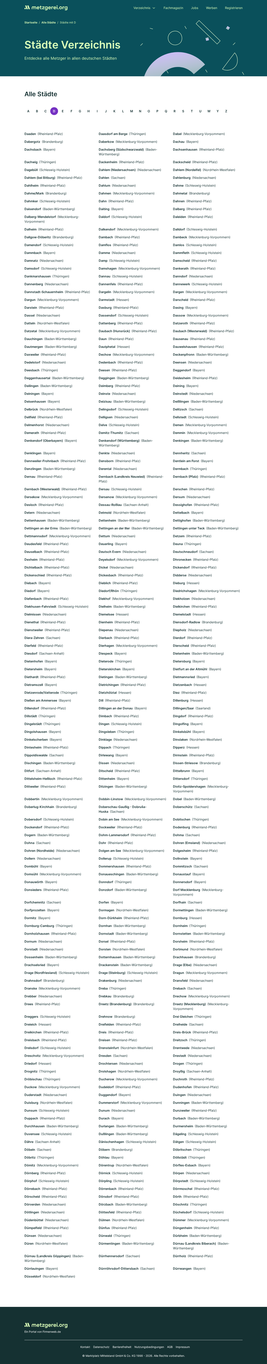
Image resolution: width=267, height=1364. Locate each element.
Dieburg (179, 583)
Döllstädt (180, 1157)
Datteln (29, 323)
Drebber (30, 996)
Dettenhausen (35, 520)
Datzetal (30, 331)
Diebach (30, 583)
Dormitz (30, 918)
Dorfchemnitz (34, 902)
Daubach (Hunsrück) (114, 331)
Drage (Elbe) (182, 965)
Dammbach (32, 253)
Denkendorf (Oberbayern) (43, 441)
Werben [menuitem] (211, 8)
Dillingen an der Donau (116, 708)
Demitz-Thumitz (111, 433)
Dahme (178, 185)
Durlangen (106, 1126)
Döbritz (30, 1157)
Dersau (104, 489)
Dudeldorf (106, 1087)
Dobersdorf (33, 819)
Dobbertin (31, 799)
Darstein (30, 308)
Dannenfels (107, 284)
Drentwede (181, 1048)
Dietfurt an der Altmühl (190, 669)
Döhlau (104, 1157)
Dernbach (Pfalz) (185, 477)
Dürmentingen (109, 1243)
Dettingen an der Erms (41, 528)
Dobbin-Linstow (111, 799)
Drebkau (105, 996)
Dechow (105, 354)
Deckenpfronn (183, 354)
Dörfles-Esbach (184, 1165)
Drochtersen (108, 1063)
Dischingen (32, 763)
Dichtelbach (33, 567)
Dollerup (105, 858)
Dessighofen (182, 505)
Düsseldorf (32, 1276)
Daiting (104, 209)
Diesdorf (30, 653)
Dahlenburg (182, 178)
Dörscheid (32, 1196)
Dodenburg (181, 827)
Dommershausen (111, 866)
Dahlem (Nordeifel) (187, 170)
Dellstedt (179, 417)
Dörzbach (106, 1204)
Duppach (31, 1118)
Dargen (178, 292)
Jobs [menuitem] (194, 8)
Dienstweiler (33, 630)
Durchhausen (34, 1126)
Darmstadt (107, 300)
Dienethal (31, 622)
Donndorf (106, 882)
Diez (176, 693)
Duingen (179, 1095)
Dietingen (106, 677)
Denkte (104, 453)
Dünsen (30, 1236)
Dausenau (180, 339)
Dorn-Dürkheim (110, 918)
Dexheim (31, 559)
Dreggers (31, 1017)
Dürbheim (180, 1236)
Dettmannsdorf (35, 536)
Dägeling (179, 1134)
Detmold (105, 513)
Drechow (179, 996)
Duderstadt (32, 1095)
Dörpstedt (180, 1181)
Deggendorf (182, 370)
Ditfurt (29, 771)
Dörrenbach (107, 1189)
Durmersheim (183, 1126)
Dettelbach (181, 513)
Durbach (179, 1118)
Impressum (183, 1347)
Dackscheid (182, 162)
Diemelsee (106, 614)
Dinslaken (180, 739)
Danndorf (180, 276)
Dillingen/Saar (183, 708)
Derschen (180, 489)
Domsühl (31, 874)
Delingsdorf (107, 409)
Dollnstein (180, 858)
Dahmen (105, 193)
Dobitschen (181, 819)
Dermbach (180, 469)
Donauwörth (33, 882)
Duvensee (31, 1134)
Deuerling (106, 544)
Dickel (103, 567)
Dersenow (106, 497)
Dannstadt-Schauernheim (43, 292)
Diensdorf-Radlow (186, 622)
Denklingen (32, 453)
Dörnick (104, 1173)
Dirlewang (106, 755)
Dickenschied (34, 575)
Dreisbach (32, 1040)
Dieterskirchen (110, 669)
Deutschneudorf (185, 552)
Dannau (104, 276)
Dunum (104, 1110)
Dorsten (105, 949)
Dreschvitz (32, 1056)
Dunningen (181, 1103)
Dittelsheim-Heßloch (39, 779)
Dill (101, 700)
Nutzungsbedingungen (149, 1347)
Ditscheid (106, 771)
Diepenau (106, 630)
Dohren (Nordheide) (39, 851)
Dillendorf (31, 708)
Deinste (104, 394)
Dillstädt (30, 716)
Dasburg (105, 308)
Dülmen (104, 1220)
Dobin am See (109, 819)
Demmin (179, 433)
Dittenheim (107, 779)
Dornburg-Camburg (39, 926)
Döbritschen (182, 1150)
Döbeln (29, 1150)
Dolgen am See (110, 851)
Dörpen (178, 1173)
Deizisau (105, 401)
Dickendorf (181, 567)
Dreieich (30, 1024)
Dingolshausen (35, 732)
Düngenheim (182, 1228)
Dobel (177, 799)
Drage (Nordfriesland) (40, 973)
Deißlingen (181, 401)
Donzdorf (106, 890)
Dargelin (105, 292)
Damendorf (32, 245)
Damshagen (108, 268)
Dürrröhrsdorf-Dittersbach (119, 1268)
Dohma (178, 835)
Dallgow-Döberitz (37, 237)
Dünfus (104, 1228)
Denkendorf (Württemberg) (119, 441)
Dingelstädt (33, 724)
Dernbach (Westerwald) (42, 489)
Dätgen (178, 1142)
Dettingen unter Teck (189, 528)
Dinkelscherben (36, 739)
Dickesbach (107, 575)
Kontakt (85, 1347)
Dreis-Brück (182, 1032)
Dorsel (103, 941)
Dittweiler (31, 786)
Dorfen (104, 902)
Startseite (30, 22)
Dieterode (106, 661)
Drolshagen (107, 1071)
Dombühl (31, 866)
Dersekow (31, 497)
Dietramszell (33, 685)
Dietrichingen (109, 685)
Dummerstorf (109, 1103)
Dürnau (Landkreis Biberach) (194, 1243)
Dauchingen (33, 339)
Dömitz (29, 1165)
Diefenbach (33, 599)
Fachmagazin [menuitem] (173, 8)
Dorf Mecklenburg (186, 890)
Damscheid (181, 261)
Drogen (178, 1063)
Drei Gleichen (183, 1017)
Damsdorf (31, 268)
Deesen (104, 370)
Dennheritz (181, 453)
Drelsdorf (31, 1048)
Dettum (104, 536)
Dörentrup (106, 1165)
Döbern (104, 1150)
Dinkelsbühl (182, 732)
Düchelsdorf (182, 1212)
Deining (179, 386)
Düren (29, 1243)
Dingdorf (179, 716)
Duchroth (180, 1079)
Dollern (29, 858)
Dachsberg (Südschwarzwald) (121, 149)
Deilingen (31, 386)
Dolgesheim (182, 851)
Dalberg (179, 209)
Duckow (30, 1087)
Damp (103, 261)
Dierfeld (30, 646)
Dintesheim (32, 747)
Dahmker (31, 201)
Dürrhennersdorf (111, 1256)
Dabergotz (32, 142)
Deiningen (32, 394)
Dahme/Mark (34, 193)
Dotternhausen (110, 957)
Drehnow (105, 1017)
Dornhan (105, 926)
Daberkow (106, 142)
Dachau (179, 142)
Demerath (31, 433)
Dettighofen (182, 520)
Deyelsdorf (107, 559)
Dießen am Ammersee (40, 700)
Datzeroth (180, 323)
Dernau (29, 477)
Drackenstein (109, 965)
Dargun (30, 300)
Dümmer (179, 1220)
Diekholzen (181, 599)
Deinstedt (180, 394)
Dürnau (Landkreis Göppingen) (47, 1256)
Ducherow (106, 1079)
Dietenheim (181, 653)
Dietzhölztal (108, 693)
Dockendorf (33, 827)
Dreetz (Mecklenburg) (189, 1004)
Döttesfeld (107, 1212)
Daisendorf (32, 209)
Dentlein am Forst (186, 461)
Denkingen (181, 441)
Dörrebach (32, 1189)
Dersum (179, 497)
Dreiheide (180, 1024)
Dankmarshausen (37, 276)
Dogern (30, 835)
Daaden (30, 134)
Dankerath (181, 268)
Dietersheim (33, 669)
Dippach (105, 747)
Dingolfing (181, 724)
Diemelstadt (182, 614)
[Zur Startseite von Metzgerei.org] (45, 8)
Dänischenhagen (111, 1142)
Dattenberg (107, 323)
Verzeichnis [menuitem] (142, 8)
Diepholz (179, 630)
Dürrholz (179, 1256)
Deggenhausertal (37, 378)
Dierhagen (106, 646)
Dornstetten (182, 934)
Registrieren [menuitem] (234, 8)
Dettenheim (107, 520)
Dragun (178, 973)
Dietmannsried (184, 677)
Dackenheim (108, 162)
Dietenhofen (33, 661)
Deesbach (31, 370)
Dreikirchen (33, 1032)
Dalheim (30, 229)
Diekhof (104, 599)
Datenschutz (101, 1347)
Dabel (177, 134)
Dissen (104, 763)
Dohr (102, 843)
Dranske (30, 988)
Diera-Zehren (34, 638)
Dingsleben (107, 732)
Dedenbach (107, 362)
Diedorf (30, 591)
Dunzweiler (181, 1110)
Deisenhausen (35, 401)
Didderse (179, 575)
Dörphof (30, 1181)
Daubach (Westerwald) (190, 331)
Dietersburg (182, 661)
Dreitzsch (180, 1040)
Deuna (178, 544)
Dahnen (179, 201)
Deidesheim (182, 378)
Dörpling (105, 1181)
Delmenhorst (34, 425)
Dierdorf (179, 638)
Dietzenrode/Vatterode (41, 693)
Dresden (105, 1056)
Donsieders (33, 890)
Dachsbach (32, 149)
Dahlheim (31, 185)
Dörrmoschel (182, 1189)
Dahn (103, 201)
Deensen (179, 362)
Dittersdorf (181, 779)
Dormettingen (183, 910)
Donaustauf (182, 874)
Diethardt (31, 677)
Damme (104, 253)
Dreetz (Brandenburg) (115, 1004)
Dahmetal (180, 193)
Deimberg (106, 386)
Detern (29, 513)
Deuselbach (33, 552)
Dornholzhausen (36, 934)
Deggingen (107, 378)
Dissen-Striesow (185, 763)
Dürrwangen (182, 1268)
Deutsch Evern (110, 552)
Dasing (178, 308)
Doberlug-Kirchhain (39, 807)
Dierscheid (181, 646)
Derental (105, 469)
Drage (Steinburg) (112, 973)
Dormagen (106, 910)
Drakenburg (107, 981)
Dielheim (105, 606)
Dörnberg (31, 1173)
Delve (103, 425)
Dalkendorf (107, 229)
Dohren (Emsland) (186, 843)
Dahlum (104, 185)
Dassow (179, 315)
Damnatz (31, 261)
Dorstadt (31, 949)
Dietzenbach (182, 685)
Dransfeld (180, 981)
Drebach (179, 988)
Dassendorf (107, 315)
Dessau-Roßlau (110, 505)
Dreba (103, 988)
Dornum (30, 941)
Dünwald (105, 1236)
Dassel (29, 315)
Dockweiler (107, 827)
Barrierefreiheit (122, 1347)
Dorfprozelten (34, 910)
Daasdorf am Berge (113, 134)
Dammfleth (181, 253)
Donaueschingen (111, 874)
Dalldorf (179, 229)
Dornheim (180, 926)
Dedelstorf (32, 362)
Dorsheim (180, 941)
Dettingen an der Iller (114, 528)
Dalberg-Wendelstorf (40, 217)
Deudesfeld (33, 544)
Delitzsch (180, 409)
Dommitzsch (182, 866)
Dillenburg (180, 700)
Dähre (28, 1142)
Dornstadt (106, 934)
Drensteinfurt (109, 1048)
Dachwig (31, 162)
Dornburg (180, 918)
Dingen (104, 724)
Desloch (30, 505)
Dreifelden (106, 1024)
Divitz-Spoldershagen (189, 786)
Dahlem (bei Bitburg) (39, 178)
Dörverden (32, 1204)
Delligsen (106, 417)
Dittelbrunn (181, 771)
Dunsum (30, 1110)
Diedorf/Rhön (109, 591)
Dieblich (105, 583)
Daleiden (179, 217)
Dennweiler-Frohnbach (41, 461)
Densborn (106, 461)
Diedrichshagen (185, 591)
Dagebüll (31, 170)
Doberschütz (183, 807)
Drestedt (179, 1056)
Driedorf (30, 1063)
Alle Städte (48, 22)
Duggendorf (108, 1095)
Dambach (106, 237)
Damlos (178, 245)
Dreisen (104, 1040)
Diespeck (106, 653)
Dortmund (180, 949)
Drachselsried (34, 965)
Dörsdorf (105, 1196)
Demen (178, 425)
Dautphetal (107, 347)
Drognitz (31, 1071)
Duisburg (31, 1103)
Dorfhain (179, 902)
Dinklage (105, 739)
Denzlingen (32, 469)
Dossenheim (33, 957)
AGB (170, 1347)
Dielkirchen (181, 606)
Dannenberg (33, 284)
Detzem (179, 536)
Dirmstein (180, 755)
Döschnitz (180, 1204)
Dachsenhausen (185, 149)
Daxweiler (31, 354)
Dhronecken (182, 559)
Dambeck (180, 237)
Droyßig (179, 1071)
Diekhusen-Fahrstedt (40, 606)
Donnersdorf (182, 882)
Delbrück (31, 409)
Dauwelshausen (185, 347)
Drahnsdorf (33, 981)
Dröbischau (33, 1079)
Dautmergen (33, 347)
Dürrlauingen (34, 1268)
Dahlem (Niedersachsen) (117, 170)
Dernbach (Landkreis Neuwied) (122, 477)
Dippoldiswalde (35, 755)
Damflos (105, 245)
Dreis (103, 1032)
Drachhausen (183, 957)
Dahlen (104, 178)
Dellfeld (30, 417)
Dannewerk (181, 284)
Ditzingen (106, 786)
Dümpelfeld (33, 1228)
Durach (104, 1118)
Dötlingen (31, 1212)
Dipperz (179, 747)
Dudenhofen (182, 1087)
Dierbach (105, 638)
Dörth (177, 1196)
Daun (103, 339)
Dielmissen (32, 614)
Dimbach (105, 716)
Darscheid (180, 300)
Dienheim (106, 622)
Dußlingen (106, 1134)
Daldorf (104, 217)
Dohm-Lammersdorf (114, 835)
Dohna (29, 843)
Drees (28, 1004)
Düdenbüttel (33, 1220)
